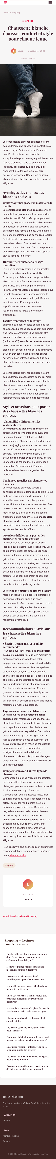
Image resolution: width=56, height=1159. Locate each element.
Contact (6, 1141)
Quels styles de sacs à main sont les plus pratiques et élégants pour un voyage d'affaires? (26, 998)
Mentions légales (11, 1136)
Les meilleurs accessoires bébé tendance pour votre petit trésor (26, 987)
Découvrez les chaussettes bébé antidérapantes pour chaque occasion (25, 978)
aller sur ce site (17, 855)
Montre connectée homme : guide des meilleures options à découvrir (25, 968)
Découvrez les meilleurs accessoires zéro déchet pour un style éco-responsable (27, 1068)
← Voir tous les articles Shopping (20, 916)
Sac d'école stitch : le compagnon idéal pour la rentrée (25, 1029)
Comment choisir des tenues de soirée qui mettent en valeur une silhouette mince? (27, 1039)
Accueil (6, 12)
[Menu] (50, 2)
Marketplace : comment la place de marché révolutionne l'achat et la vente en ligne (27, 1010)
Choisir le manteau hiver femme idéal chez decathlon (25, 1019)
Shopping (16, 12)
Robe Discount (13, 1097)
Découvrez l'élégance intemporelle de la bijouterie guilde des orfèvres (26, 1048)
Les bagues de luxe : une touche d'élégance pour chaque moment (27, 1058)
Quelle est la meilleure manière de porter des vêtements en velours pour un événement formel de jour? (27, 957)
